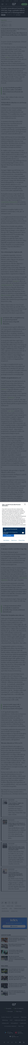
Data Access (14, 540)
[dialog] (14, 522)
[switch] (23, 532)
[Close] (25, 504)
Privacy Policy (22, 540)
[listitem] (13, 530)
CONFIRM (8, 535)
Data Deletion (6, 540)
